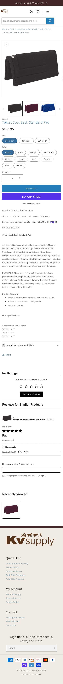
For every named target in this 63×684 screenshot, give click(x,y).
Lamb (21, 159)
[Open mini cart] (38, 11)
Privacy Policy (12, 602)
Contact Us (11, 625)
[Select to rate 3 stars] (31, 386)
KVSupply (26, 670)
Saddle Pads (45, 29)
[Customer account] (31, 11)
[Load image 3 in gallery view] (48, 108)
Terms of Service (13, 598)
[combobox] (27, 20)
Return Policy (12, 567)
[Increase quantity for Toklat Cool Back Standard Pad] (19, 177)
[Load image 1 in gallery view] (14, 108)
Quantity (6, 172)
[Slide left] (3, 109)
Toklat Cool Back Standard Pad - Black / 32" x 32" (33, 419)
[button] (31, 345)
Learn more (40, 476)
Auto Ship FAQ (12, 621)
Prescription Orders (15, 617)
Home (4, 29)
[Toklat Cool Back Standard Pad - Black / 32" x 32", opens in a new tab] (7, 418)
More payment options (32, 204)
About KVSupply (13, 594)
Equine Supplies (17, 29)
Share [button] (8, 354)
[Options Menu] (59, 452)
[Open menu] (48, 11)
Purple (47, 159)
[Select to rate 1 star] (21, 386)
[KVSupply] (4, 10)
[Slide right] (60, 109)
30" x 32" (26, 140)
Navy (34, 159)
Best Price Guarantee (16, 575)
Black (8, 152)
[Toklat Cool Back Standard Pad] (11, 509)
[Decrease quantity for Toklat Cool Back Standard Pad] (5, 177)
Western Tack (31, 29)
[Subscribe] (54, 648)
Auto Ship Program (15, 579)
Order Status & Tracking (17, 563)
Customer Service (14, 571)
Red (7, 165)
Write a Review (31, 394)
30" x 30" (9, 140)
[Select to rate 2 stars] (26, 386)
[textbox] (31, 470)
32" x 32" (42, 140)
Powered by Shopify (38, 670)
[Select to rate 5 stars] (41, 386)
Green (8, 159)
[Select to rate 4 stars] (36, 386)
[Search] (50, 21)
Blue (20, 152)
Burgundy (49, 152)
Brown (33, 152)
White (19, 165)
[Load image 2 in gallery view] (31, 108)
